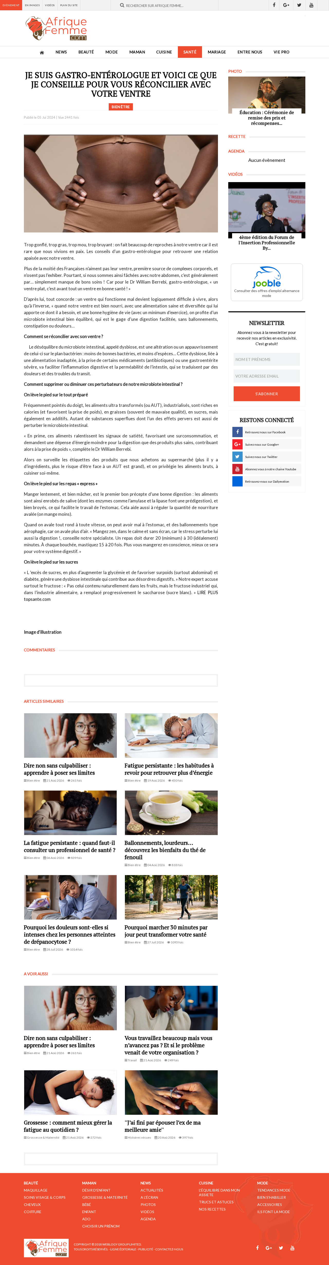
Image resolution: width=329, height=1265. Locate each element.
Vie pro (282, 52)
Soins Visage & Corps (45, 1197)
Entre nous (249, 52)
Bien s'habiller (271, 1197)
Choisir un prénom (101, 1226)
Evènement (11, 5)
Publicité (145, 1249)
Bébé (86, 1204)
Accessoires (269, 1204)
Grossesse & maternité (105, 1197)
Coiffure (32, 1212)
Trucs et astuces (216, 1202)
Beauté (86, 52)
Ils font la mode (273, 1212)
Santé (190, 52)
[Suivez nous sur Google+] (286, 5)
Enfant (89, 1212)
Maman (137, 52)
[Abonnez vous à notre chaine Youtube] (311, 5)
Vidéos (49, 5)
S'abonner (266, 393)
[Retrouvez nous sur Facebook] (274, 5)
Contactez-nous (169, 1249)
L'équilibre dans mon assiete (219, 1192)
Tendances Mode (273, 1190)
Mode (111, 52)
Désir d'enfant (96, 1190)
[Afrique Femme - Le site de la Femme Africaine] (56, 28)
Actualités (152, 1190)
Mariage (217, 52)
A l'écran (149, 1197)
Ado (86, 1219)
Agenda (148, 1219)
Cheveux (32, 1204)
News (61, 52)
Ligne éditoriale (123, 1249)
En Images (32, 5)
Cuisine (164, 52)
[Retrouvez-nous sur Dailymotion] (323, 5)
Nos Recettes (212, 1209)
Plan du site (69, 5)
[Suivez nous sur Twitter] (299, 5)
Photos (148, 1204)
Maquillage (36, 1190)
